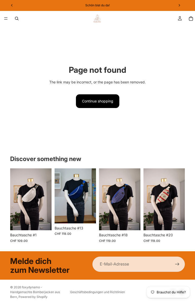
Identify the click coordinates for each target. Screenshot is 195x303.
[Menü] (6, 18)
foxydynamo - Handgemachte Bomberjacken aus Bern (35, 292)
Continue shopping (97, 101)
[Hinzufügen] (43, 222)
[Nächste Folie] (179, 199)
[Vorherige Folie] (149, 199)
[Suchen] (16, 18)
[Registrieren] (177, 264)
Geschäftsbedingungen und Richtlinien (97, 292)
